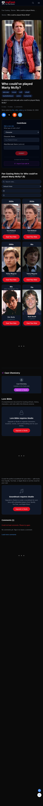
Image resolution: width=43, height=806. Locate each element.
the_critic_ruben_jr (18, 110)
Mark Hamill (32, 316)
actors (19, 96)
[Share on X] (9, 115)
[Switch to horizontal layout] (21, 191)
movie (14, 92)
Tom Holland (11, 230)
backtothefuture (8, 96)
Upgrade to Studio (22, 390)
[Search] (32, 2)
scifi (20, 92)
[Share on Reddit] (15, 115)
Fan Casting (6, 10)
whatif (27, 92)
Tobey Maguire (11, 273)
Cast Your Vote (11, 237)
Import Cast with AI (23, 163)
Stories (13, 10)
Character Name (9, 136)
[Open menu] (38, 2)
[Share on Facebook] (4, 115)
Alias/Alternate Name (14, 144)
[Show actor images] (21, 195)
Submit (21, 153)
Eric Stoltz (11, 317)
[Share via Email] (20, 115)
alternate (6, 92)
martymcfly (27, 96)
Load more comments (9, 534)
